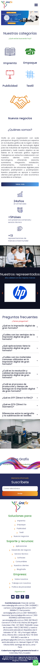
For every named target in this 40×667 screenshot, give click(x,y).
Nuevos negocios (20, 118)
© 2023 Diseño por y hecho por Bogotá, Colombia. (20, 659)
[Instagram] (27, 597)
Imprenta (10, 63)
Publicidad (10, 86)
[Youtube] (13, 597)
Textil (30, 86)
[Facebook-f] (22, 597)
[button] (2, 293)
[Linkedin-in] (17, 597)
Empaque (30, 63)
